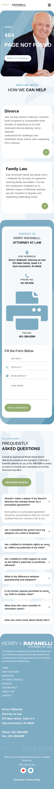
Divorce (7, 684)
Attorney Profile (12, 680)
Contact (7, 695)
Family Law (8, 691)
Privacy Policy (33, 780)
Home (5, 668)
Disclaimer (19, 780)
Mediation (8, 676)
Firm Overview (10, 672)
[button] (49, 5)
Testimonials (10, 688)
